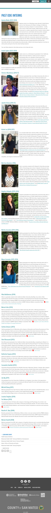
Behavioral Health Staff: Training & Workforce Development (15, 438)
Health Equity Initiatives (6, 436)
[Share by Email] (10, 452)
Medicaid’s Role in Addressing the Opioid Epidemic (32, 149)
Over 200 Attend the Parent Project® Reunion (19, 286)
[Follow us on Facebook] (25, 481)
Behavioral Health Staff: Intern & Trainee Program (12, 441)
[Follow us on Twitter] (22, 481)
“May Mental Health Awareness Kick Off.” (29, 250)
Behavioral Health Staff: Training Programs (11, 445)
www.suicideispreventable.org (26, 84)
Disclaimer (25, 512)
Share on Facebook (2, 451)
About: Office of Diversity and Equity (9, 443)
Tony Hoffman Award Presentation (24, 220)
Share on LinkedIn (8, 451)
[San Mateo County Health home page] (10, 5)
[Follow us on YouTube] (29, 481)
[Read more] (9, 29)
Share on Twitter (5, 451)
